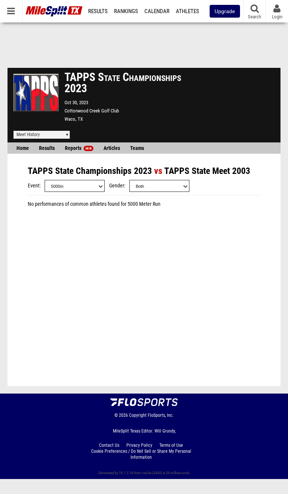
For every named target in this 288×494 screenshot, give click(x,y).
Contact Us (109, 445)
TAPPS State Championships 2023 (90, 171)
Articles (112, 148)
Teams (137, 148)
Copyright (138, 415)
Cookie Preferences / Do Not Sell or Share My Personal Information (141, 454)
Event (33, 186)
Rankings (126, 11)
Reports (78, 148)
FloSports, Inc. (161, 415)
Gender (116, 186)
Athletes (187, 11)
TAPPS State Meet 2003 (207, 171)
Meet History (28, 134)
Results (98, 11)
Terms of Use (171, 445)
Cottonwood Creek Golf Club (91, 111)
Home (22, 148)
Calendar (157, 11)
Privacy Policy (139, 445)
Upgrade (224, 11)
